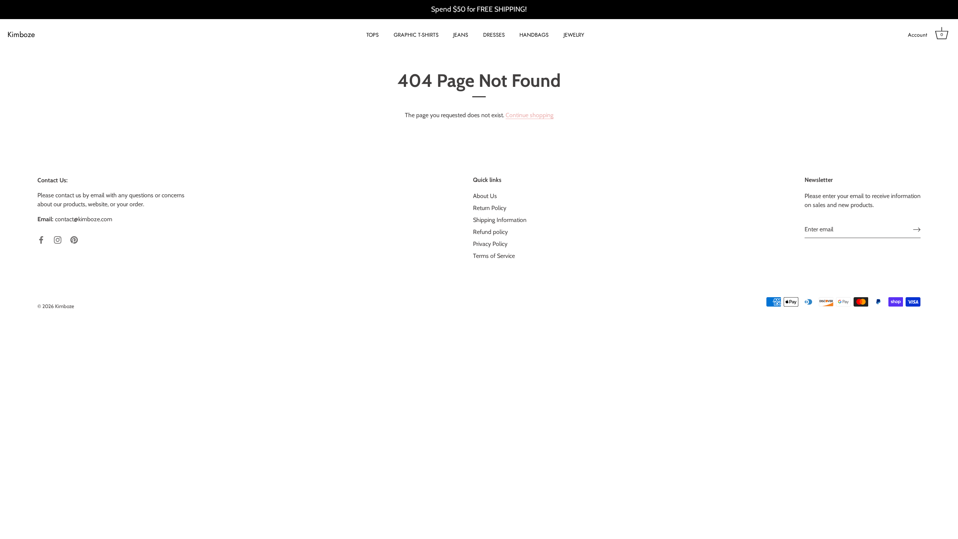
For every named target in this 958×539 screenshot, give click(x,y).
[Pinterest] (74, 239)
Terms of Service (494, 255)
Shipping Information (500, 219)
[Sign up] (917, 230)
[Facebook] (41, 239)
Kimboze (21, 35)
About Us (485, 196)
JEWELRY (574, 35)
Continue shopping (529, 115)
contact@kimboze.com (83, 219)
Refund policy (490, 231)
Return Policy (489, 207)
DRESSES (494, 35)
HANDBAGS (534, 35)
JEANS (460, 35)
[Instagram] (57, 239)
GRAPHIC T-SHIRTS (416, 35)
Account (917, 35)
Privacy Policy (490, 243)
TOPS (372, 35)
